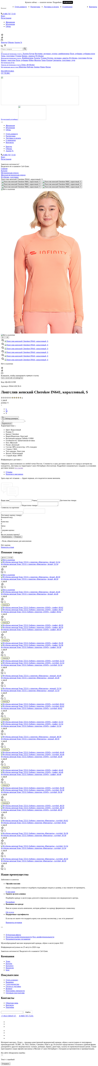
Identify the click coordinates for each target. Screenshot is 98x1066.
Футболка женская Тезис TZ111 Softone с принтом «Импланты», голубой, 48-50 (33, 861)
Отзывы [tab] (9, 472)
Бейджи (30, 67)
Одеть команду (21, 7)
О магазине (10, 892)
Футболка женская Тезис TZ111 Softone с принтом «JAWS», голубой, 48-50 (31, 810)
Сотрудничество (12, 984)
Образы (9, 149)
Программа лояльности (15, 991)
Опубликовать (7, 537)
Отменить (18, 537)
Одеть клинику (12, 980)
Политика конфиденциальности (19, 937)
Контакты (93, 7)
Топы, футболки (28, 65)
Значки (37, 67)
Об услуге (10, 912)
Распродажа (35, 7)
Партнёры (10, 1007)
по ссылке (19, 468)
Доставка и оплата (51, 7)
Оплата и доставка (13, 986)
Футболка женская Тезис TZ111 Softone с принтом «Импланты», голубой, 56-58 (33, 835)
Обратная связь (12, 1003)
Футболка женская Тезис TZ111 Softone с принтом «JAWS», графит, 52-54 (31, 726)
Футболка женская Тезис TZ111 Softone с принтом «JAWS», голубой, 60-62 (31, 708)
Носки (48, 67)
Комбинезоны (27, 58)
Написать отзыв (7, 547)
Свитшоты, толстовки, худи (63, 60)
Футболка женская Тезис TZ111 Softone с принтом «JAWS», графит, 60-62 (31, 612)
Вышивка (10, 982)
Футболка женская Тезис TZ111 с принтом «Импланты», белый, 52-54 (29, 564)
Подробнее (10, 902)
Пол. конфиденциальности (43, 937)
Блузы (31, 54)
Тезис (8, 961)
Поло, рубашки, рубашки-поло (82, 54)
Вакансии (10, 968)
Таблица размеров (11, 418)
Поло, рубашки (22, 60)
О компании (67, 7)
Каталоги (9, 966)
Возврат (9, 989)
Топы (43, 60)
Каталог (3, 8)
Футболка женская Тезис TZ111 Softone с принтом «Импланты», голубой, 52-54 (33, 848)
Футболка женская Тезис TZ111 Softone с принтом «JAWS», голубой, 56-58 (31, 792)
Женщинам (10, 22)
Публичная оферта (13, 935)
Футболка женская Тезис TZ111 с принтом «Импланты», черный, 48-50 (30, 739)
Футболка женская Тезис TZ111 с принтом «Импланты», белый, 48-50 (29, 579)
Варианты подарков (14, 922)
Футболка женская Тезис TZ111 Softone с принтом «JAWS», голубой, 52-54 (31, 665)
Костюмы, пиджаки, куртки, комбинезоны (52, 54)
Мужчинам (10, 24)
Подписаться (6, 423)
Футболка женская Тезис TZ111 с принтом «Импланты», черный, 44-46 (30, 678)
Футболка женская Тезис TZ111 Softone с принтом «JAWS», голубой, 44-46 (31, 757)
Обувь (8, 26)
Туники (18, 56)
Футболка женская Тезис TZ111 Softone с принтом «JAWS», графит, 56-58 (31, 647)
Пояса (42, 67)
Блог (8, 970)
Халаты (26, 54)
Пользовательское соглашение (18, 939)
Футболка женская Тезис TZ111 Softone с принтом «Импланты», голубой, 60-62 (33, 823)
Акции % (9, 151)
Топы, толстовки (8, 56)
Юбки (31, 60)
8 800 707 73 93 (9, 14)
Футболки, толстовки (78, 58)
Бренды (9, 146)
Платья (49, 60)
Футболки (39, 56)
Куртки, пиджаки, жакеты (58, 58)
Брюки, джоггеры (8, 60)
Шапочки (23, 67)
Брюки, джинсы (28, 56)
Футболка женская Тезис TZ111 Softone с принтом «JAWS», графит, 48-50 (31, 630)
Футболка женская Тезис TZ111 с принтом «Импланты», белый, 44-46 (29, 594)
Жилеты (37, 60)
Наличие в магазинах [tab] (14, 474)
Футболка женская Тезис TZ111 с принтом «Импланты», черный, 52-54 (30, 691)
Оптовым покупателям (15, 993)
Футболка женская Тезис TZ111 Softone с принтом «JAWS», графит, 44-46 (31, 774)
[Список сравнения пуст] (2, 38)
